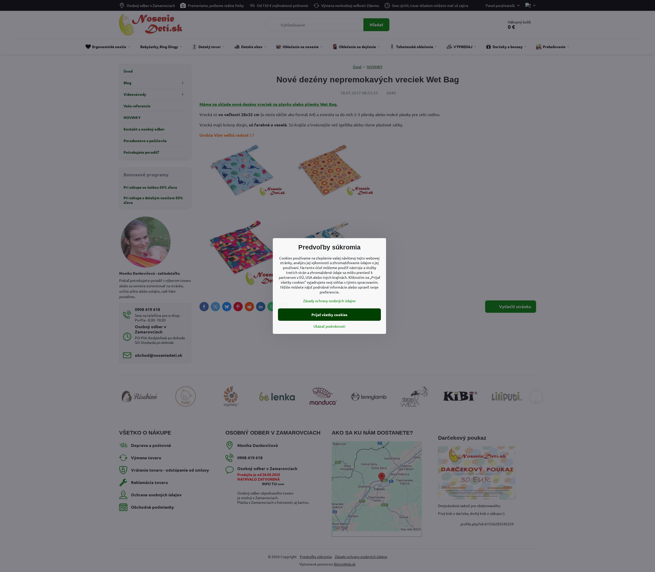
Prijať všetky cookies (329, 314)
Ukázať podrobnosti (329, 326)
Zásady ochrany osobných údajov (329, 300)
